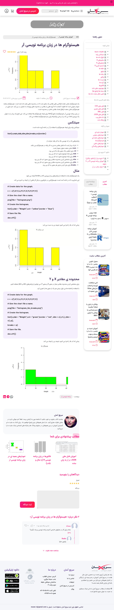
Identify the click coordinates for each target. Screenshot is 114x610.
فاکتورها (101, 85)
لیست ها (101, 80)
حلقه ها (101, 68)
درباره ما (71, 575)
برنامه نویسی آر (66, 396)
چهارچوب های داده (98, 88)
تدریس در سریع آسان (27, 11)
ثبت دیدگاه (27, 504)
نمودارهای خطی (99, 143)
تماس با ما (70, 578)
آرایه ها (101, 82)
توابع (102, 71)
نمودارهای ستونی (98, 135)
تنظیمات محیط (99, 51)
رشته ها (101, 74)
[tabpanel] (97, 218)
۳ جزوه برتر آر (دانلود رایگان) (95, 158)
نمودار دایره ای (99, 132)
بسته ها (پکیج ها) (98, 91)
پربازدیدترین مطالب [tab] (90, 183)
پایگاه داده (101, 120)
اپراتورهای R (100, 63)
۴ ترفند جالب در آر (98, 167)
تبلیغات (71, 582)
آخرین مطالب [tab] (105, 183)
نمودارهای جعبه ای (98, 138)
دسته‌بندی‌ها (75, 11)
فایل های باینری (99, 109)
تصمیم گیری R (99, 65)
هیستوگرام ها (99, 140)
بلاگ (72, 589)
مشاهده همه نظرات (52, 550)
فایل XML (101, 111)
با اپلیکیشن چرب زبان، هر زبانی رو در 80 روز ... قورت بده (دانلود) (57, 3)
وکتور (102, 77)
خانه (77, 37)
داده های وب (100, 117)
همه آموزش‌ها (64, 11)
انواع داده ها (100, 57)
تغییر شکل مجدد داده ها (96, 94)
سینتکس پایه (100, 54)
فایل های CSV (99, 106)
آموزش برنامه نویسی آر (66, 37)
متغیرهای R (100, 60)
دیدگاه (77, 488)
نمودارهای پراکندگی (98, 146)
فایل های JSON (99, 114)
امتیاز (77, 480)
